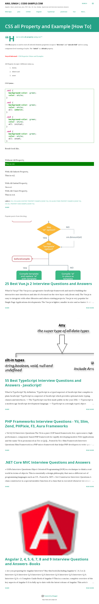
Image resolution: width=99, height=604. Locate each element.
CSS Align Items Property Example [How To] (65, 201)
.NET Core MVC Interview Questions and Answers (47, 462)
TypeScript (51, 12)
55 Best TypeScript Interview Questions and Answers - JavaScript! (43, 382)
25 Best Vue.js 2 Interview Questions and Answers (48, 283)
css (11, 201)
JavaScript (63, 12)
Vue (74, 12)
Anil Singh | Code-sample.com (24, 3)
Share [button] (7, 207)
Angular (39, 12)
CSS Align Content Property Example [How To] (31, 201)
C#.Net (28, 12)
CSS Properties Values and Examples (30, 56)
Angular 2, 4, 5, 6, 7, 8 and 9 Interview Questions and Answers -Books (46, 561)
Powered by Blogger (51, 596)
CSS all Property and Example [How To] (19, 204)
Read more (90, 308)
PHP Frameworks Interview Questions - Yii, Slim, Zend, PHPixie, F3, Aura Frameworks (47, 423)
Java (18, 12)
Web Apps (8, 12)
